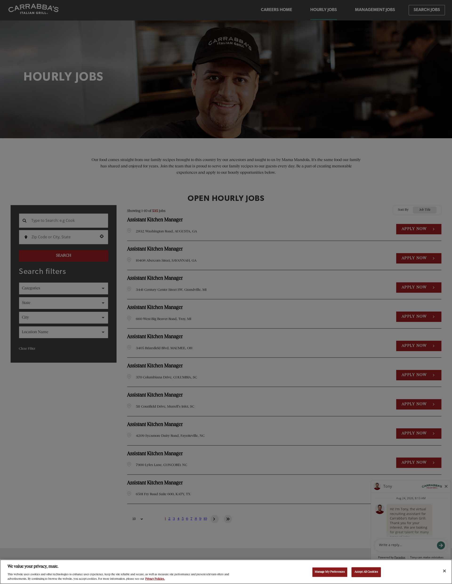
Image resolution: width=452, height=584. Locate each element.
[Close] (444, 571)
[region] (226, 572)
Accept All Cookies (366, 572)
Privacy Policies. (155, 579)
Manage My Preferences (330, 572)
